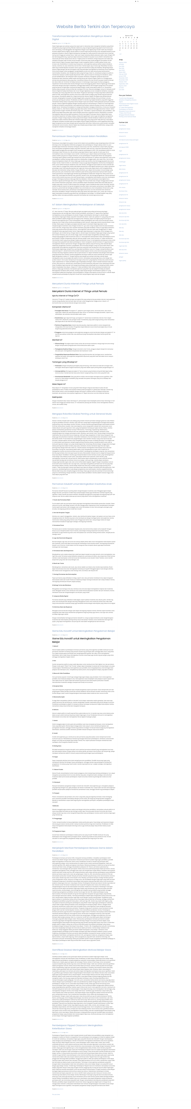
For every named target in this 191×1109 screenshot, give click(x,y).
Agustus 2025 (123, 86)
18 (122, 46)
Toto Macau (122, 125)
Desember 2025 (123, 78)
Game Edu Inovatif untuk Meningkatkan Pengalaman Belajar (83, 631)
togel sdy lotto (123, 246)
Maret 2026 (122, 72)
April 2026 (122, 70)
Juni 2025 (121, 89)
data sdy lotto (123, 249)
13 (128, 44)
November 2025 (123, 80)
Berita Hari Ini (60, 130)
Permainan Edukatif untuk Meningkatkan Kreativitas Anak (82, 484)
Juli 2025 (121, 88)
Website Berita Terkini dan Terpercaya (95, 27)
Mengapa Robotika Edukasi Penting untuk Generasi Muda (82, 413)
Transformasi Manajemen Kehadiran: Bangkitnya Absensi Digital (127, 100)
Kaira (62, 1108)
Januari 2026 (122, 76)
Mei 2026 (121, 68)
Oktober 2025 (123, 82)
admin (68, 43)
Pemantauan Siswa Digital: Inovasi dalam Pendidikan (80, 136)
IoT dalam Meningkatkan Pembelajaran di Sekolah (78, 204)
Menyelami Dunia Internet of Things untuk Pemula (78, 283)
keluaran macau (123, 253)
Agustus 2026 (123, 62)
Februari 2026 (123, 74)
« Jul (120, 54)
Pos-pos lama (56, 1094)
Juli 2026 (121, 64)
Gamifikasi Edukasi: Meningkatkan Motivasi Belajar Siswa (81, 949)
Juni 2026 (121, 66)
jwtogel (121, 257)
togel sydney (122, 260)
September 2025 (123, 84)
